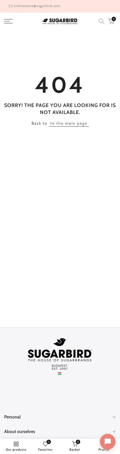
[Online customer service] (108, 442)
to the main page (68, 123)
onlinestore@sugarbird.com (37, 6)
